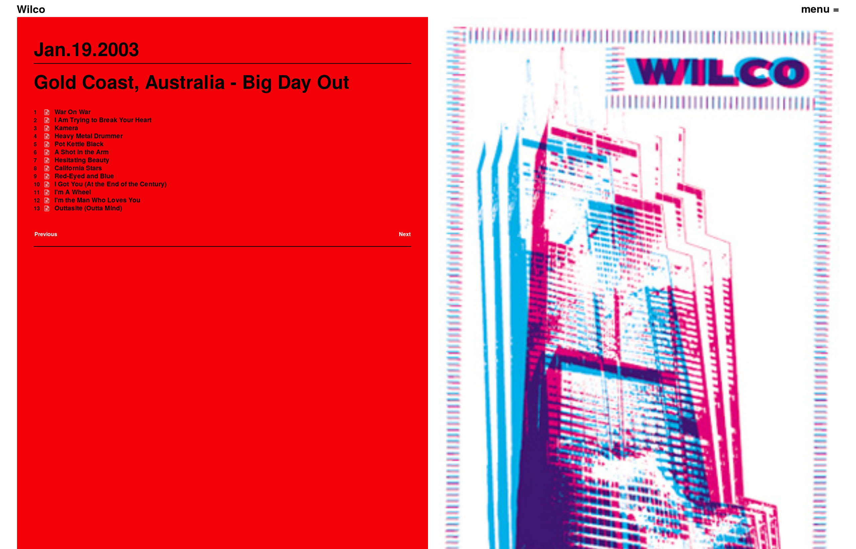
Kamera (66, 128)
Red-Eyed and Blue (84, 176)
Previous (46, 234)
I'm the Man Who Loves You (97, 200)
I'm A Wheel (73, 192)
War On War (73, 112)
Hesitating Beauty (82, 160)
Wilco (31, 8)
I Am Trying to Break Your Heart (103, 120)
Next (405, 234)
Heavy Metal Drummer (89, 136)
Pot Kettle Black (79, 144)
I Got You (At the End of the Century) (111, 184)
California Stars (78, 168)
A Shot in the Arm (82, 152)
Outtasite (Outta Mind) (88, 208)
